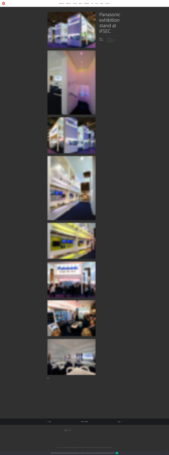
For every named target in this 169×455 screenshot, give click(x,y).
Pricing (75, 3)
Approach (61, 3)
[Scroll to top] (166, 449)
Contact (107, 3)
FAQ (92, 3)
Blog (96, 3)
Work (80, 3)
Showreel (86, 3)
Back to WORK (84, 421)
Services (68, 3)
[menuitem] (61, 3)
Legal (101, 3)
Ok (116, 452)
